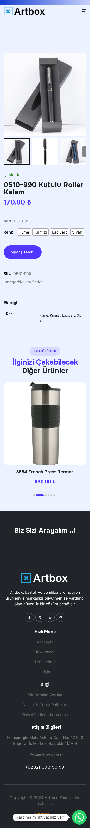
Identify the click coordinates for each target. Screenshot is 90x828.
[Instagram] (50, 617)
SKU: (8, 273)
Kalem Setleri (32, 281)
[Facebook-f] (29, 617)
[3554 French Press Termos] (45, 423)
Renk (8, 232)
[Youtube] (60, 617)
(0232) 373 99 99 (45, 767)
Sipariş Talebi (22, 252)
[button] (34, 495)
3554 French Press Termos (45, 472)
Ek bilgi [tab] (10, 302)
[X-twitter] (39, 617)
